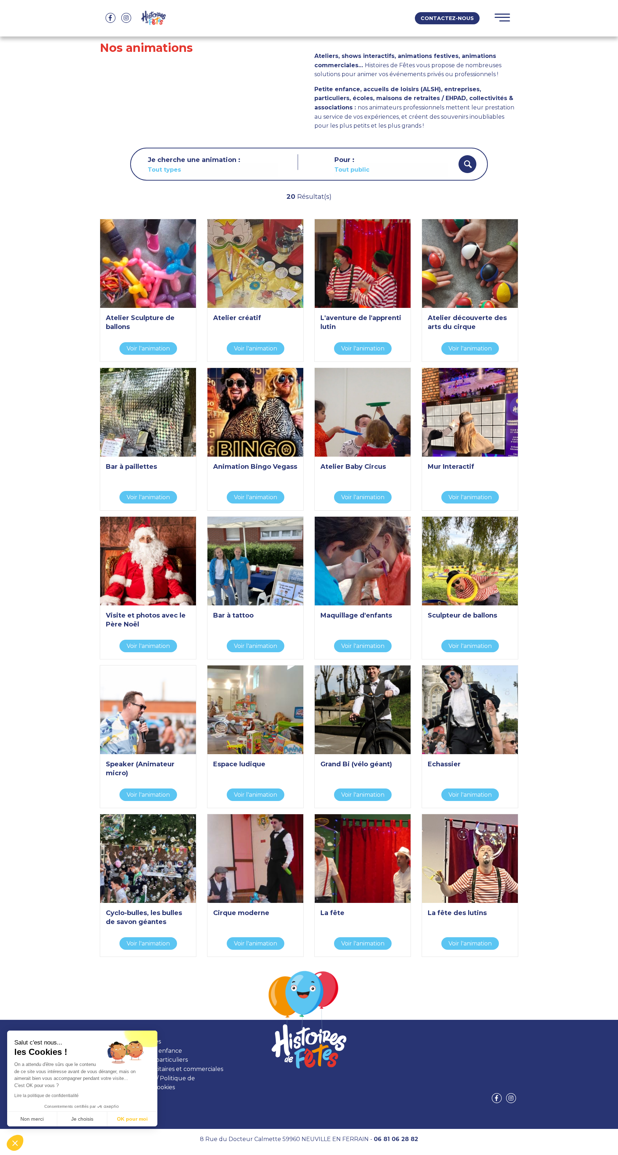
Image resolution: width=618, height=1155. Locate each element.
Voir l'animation (148, 348)
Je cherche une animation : (194, 160)
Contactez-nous (447, 18)
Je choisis (82, 1119)
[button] (15, 1142)
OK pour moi (132, 1119)
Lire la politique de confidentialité (46, 1095)
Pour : (344, 160)
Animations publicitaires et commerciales (165, 1069)
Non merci (32, 1119)
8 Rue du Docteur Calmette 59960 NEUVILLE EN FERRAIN (284, 1139)
